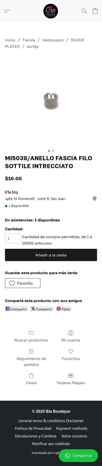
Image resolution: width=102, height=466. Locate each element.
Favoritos (71, 358)
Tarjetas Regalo (70, 382)
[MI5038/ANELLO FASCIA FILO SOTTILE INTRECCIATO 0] (51, 101)
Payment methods (71, 428)
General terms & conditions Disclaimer (51, 420)
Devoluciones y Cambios (35, 436)
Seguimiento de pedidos (31, 361)
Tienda (28, 39)
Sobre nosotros (74, 436)
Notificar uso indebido (51, 443)
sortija (32, 46)
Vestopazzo (53, 39)
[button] (51, 455)
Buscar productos (31, 340)
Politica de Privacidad (33, 428)
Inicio (10, 39)
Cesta (31, 382)
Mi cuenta (70, 340)
